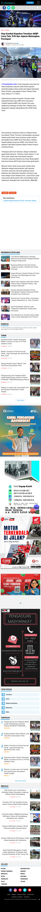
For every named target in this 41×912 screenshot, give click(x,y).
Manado (23, 871)
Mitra (7, 712)
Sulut (7, 699)
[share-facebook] (4, 8)
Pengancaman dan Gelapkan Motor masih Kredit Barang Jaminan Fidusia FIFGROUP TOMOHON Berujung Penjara (15, 378)
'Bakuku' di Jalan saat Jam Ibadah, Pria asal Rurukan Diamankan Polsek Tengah (15, 390)
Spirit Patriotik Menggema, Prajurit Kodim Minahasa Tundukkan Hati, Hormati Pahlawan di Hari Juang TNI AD (15, 852)
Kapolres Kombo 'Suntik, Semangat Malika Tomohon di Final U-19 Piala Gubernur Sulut (13, 342)
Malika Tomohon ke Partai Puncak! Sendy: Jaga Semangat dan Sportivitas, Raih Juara (15, 354)
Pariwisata (4, 879)
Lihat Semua (20, 400)
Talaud (22, 881)
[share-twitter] (8, 8)
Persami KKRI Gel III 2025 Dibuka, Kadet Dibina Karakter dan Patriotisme (15, 839)
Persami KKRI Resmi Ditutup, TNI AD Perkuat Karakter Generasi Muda (15, 827)
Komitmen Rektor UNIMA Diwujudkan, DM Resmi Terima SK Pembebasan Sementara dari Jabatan (15, 816)
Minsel (22, 874)
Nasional (23, 876)
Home (2, 30)
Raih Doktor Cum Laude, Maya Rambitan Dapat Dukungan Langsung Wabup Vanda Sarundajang (15, 792)
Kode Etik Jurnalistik (17, 897)
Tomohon (13, 193)
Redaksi (14, 894)
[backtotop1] (39, 899)
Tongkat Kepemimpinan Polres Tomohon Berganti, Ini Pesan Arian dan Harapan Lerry (20, 201)
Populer (30, 2)
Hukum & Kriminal (11, 703)
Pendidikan (24, 879)
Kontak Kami (30, 894)
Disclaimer (26, 897)
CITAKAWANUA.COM (9, 84)
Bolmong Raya (25, 868)
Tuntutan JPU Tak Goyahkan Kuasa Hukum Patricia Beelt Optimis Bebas (15, 803)
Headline (5, 193)
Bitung (3, 868)
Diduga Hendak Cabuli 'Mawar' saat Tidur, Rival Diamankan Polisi (13, 365)
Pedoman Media (21, 894)
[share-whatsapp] (13, 8)
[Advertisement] (20, 122)
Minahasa (9, 707)
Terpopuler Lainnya (20, 781)
